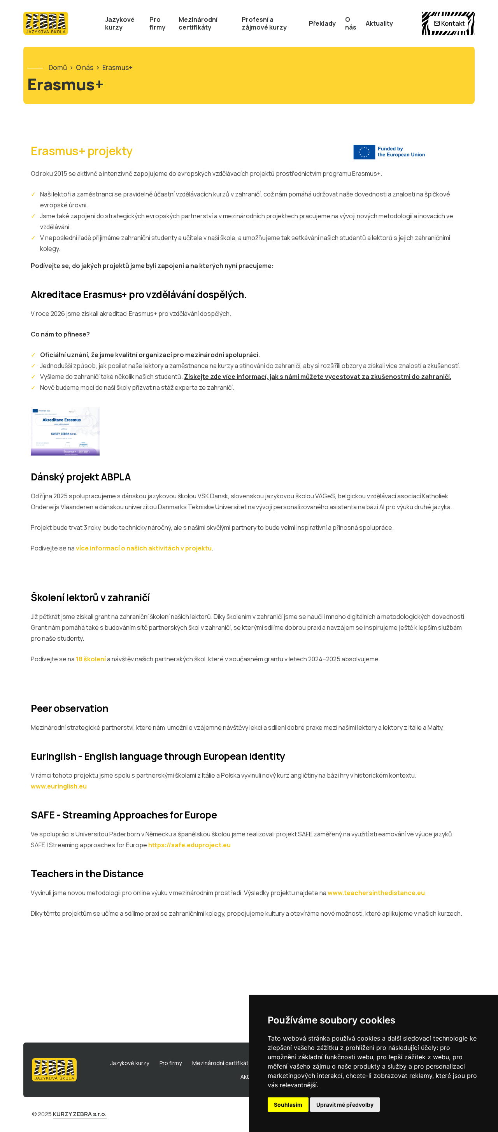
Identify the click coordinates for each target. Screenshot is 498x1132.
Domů (58, 67)
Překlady (322, 23)
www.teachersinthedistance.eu (376, 892)
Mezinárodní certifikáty (198, 23)
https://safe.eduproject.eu (189, 845)
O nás (350, 23)
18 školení (91, 659)
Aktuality (379, 23)
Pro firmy (157, 23)
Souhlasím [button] (288, 1104)
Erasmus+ (117, 67)
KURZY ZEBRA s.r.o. (80, 1114)
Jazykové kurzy (120, 23)
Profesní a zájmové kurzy (264, 23)
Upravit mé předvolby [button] (345, 1104)
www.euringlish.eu (59, 786)
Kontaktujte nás (9, 520)
